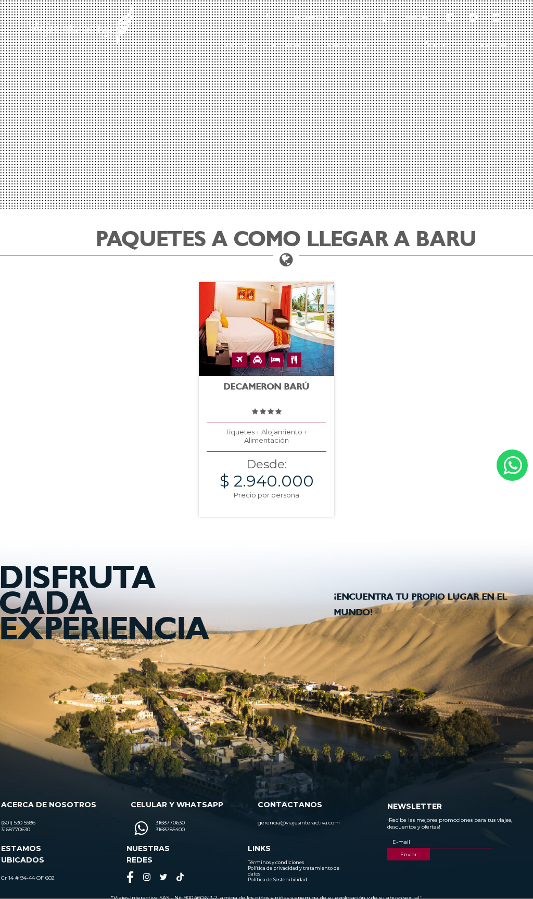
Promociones (346, 44)
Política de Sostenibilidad (277, 879)
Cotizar (396, 44)
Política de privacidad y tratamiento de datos (293, 871)
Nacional (237, 44)
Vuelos (438, 44)
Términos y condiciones (276, 862)
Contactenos (488, 44)
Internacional (288, 44)
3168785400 (418, 18)
